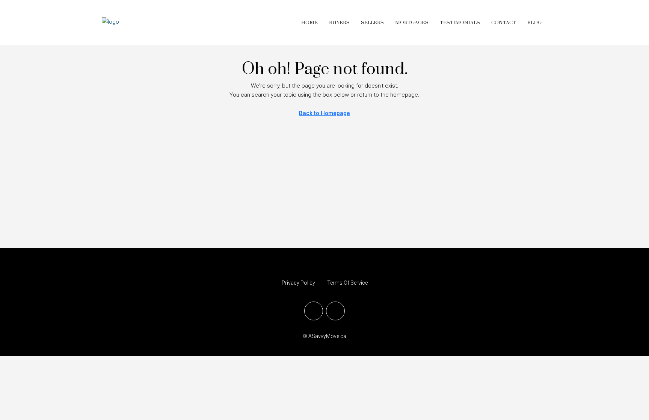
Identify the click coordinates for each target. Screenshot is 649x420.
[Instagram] (335, 311)
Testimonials (460, 23)
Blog (534, 23)
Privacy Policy (298, 283)
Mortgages (412, 23)
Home (309, 23)
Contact (503, 23)
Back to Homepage (324, 113)
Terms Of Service (347, 283)
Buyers (339, 23)
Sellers (372, 23)
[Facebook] (313, 311)
